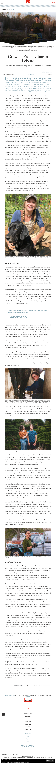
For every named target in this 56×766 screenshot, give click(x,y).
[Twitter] (24, 746)
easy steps (28, 696)
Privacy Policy (26, 762)
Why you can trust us (47, 72)
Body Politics (28, 718)
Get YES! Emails (28, 733)
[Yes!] (28, 2)
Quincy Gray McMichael (9, 74)
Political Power (28, 721)
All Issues (28, 726)
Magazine (28, 739)
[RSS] (33, 746)
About (28, 736)
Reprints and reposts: (10, 695)
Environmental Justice (28, 713)
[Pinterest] (29, 746)
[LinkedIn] (31, 746)
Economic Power (28, 724)
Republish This (28, 700)
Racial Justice (28, 716)
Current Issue (28, 729)
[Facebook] (22, 746)
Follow (28, 741)
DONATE (53, 2)
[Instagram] (26, 746)
